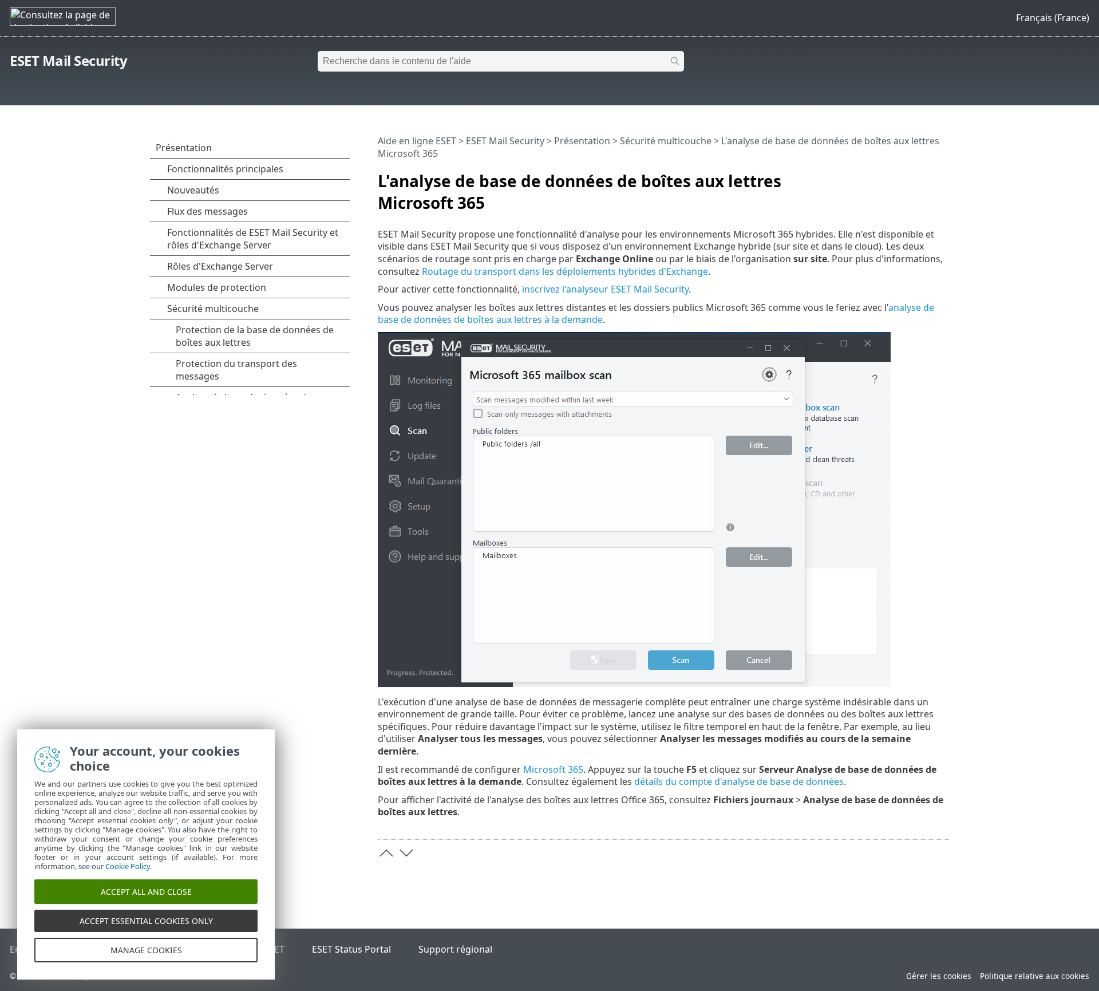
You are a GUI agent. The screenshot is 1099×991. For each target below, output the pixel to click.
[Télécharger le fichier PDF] (925, 176)
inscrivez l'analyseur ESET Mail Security (605, 289)
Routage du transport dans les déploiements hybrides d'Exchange (565, 271)
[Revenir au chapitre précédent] (386, 853)
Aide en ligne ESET (417, 141)
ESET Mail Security (68, 60)
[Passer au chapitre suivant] (406, 853)
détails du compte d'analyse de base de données (739, 781)
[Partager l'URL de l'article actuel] (908, 176)
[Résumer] (942, 176)
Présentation (582, 141)
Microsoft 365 (553, 769)
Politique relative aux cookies (1034, 975)
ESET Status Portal (351, 949)
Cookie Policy (127, 866)
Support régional (455, 949)
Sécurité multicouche (665, 141)
